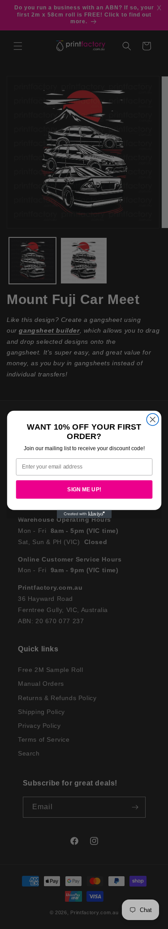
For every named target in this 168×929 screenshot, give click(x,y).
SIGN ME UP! (84, 489)
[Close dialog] (152, 420)
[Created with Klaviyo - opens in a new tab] (83, 514)
